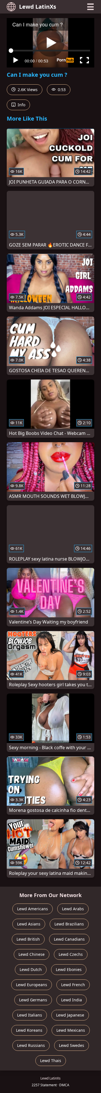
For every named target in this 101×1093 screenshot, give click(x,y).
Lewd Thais (50, 1060)
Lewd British (28, 939)
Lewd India (71, 999)
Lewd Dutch (31, 969)
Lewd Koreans (29, 1030)
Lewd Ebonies (69, 969)
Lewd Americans (32, 908)
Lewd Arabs (73, 908)
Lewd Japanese (70, 1015)
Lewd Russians (31, 1045)
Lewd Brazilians (69, 924)
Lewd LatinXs (37, 6)
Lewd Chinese (32, 954)
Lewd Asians (28, 924)
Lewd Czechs (71, 954)
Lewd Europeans (31, 984)
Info (21, 104)
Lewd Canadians (69, 939)
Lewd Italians (29, 1015)
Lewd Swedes (71, 1045)
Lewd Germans (33, 999)
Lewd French (73, 984)
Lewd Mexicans (70, 1030)
